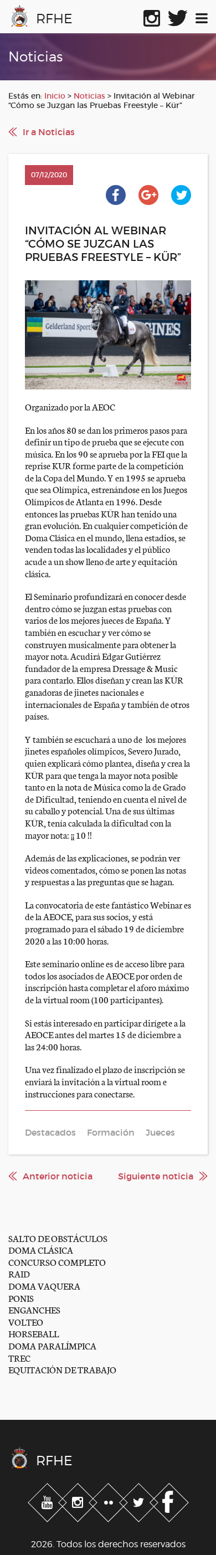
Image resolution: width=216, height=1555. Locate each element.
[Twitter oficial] (178, 16)
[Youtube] (48, 1500)
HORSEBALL (33, 1333)
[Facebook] (169, 1500)
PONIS (21, 1297)
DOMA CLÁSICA (40, 1249)
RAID (19, 1273)
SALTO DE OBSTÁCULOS (57, 1237)
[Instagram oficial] (151, 16)
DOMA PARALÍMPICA (52, 1345)
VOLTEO (25, 1321)
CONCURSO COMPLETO (57, 1261)
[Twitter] (140, 1500)
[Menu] (202, 16)
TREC (19, 1357)
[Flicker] (109, 1500)
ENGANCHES (34, 1309)
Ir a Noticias (49, 131)
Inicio (54, 96)
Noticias (89, 96)
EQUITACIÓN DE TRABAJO (62, 1369)
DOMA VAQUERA (44, 1285)
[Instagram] (79, 1500)
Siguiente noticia (155, 1176)
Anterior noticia (57, 1176)
